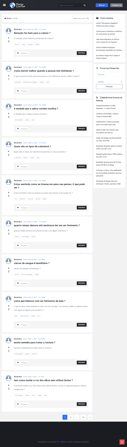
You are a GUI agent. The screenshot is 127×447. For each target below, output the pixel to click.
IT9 (58, 442)
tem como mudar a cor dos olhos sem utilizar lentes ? (43, 380)
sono (47, 82)
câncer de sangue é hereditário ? (31, 263)
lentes (27, 395)
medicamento (24, 316)
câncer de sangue (26, 274)
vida (33, 120)
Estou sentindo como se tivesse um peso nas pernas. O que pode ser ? (49, 186)
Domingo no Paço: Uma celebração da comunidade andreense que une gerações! (109, 173)
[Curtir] (8, 37)
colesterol (18, 158)
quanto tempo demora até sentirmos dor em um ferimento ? (47, 225)
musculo (30, 199)
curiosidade (25, 236)
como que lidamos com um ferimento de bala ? (39, 301)
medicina (22, 199)
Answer (81, 53)
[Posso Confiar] (21, 5)
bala (16, 316)
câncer (17, 274)
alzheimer (18, 82)
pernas (38, 199)
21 (83, 417)
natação (30, 44)
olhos (33, 395)
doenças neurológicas (30, 82)
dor (16, 199)
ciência (17, 236)
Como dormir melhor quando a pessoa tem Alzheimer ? (44, 70)
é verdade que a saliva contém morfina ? (36, 108)
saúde (37, 44)
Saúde (44, 29)
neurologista (19, 354)
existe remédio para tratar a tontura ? (34, 342)
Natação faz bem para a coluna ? (32, 33)
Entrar (102, 5)
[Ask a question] (122, 442)
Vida (42, 376)
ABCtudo (64, 442)
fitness (25, 158)
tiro (39, 316)
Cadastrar (117, 5)
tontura (34, 354)
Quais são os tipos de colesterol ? (32, 146)
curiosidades (19, 120)
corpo (23, 44)
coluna (17, 44)
